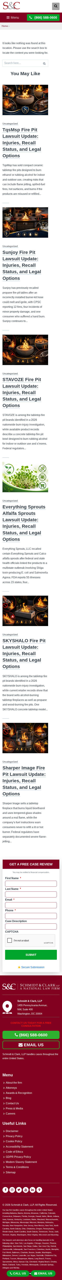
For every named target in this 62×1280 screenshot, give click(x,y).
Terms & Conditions (17, 1167)
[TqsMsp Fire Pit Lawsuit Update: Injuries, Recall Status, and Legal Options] (25, 102)
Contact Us (12, 1103)
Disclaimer (12, 1131)
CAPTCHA (12, 931)
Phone (10, 910)
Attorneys (11, 1087)
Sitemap (11, 1172)
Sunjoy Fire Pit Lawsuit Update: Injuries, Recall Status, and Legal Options (21, 265)
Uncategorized (10, 123)
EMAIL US (33, 1044)
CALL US (19, 1273)
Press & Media (14, 1108)
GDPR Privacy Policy (18, 1156)
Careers (10, 1113)
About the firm (14, 1082)
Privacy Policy (14, 1136)
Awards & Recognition (19, 1093)
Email (9, 899)
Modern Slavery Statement (21, 1162)
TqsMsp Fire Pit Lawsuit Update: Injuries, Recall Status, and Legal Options (21, 142)
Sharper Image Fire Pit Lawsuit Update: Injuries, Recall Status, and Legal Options (24, 780)
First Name (13, 878)
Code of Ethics (14, 1151)
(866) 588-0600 (32, 1035)
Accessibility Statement (19, 1146)
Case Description (16, 921)
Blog (8, 1098)
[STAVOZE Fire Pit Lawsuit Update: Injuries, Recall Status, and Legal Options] (25, 352)
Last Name (13, 889)
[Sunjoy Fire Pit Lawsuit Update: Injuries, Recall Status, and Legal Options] (25, 224)
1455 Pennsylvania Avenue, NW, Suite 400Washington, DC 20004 (32, 1009)
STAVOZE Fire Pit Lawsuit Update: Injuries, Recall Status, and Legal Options (21, 392)
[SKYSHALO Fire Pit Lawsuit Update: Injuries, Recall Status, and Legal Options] (25, 613)
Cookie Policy (14, 1141)
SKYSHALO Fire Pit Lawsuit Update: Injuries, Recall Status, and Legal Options (23, 653)
